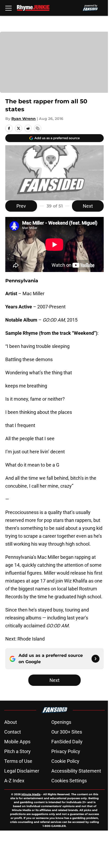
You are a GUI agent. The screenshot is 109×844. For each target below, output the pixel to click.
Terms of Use (18, 761)
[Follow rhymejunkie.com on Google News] (95, 659)
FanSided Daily (67, 741)
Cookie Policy (65, 761)
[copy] (37, 128)
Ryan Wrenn (23, 118)
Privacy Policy (65, 751)
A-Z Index (14, 780)
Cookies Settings (69, 780)
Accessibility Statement (76, 771)
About (10, 722)
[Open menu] (8, 8)
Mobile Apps (17, 741)
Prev (21, 206)
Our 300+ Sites (66, 732)
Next (88, 206)
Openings (61, 722)
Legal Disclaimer (21, 771)
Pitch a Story (17, 751)
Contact (12, 732)
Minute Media (30, 794)
